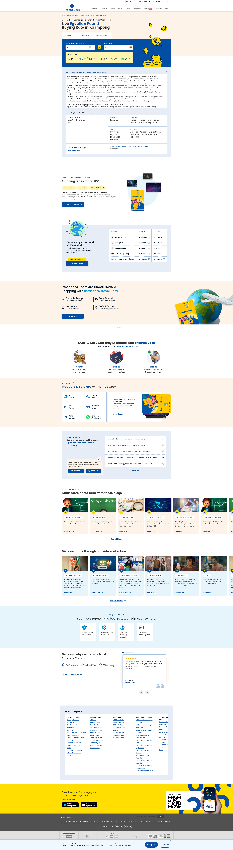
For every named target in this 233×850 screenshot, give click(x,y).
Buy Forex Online (73, 725)
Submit (160, 816)
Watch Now (68, 593)
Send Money (72, 417)
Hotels (120, 9)
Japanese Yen (95, 733)
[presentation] (141, 692)
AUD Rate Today (119, 727)
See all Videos (116, 600)
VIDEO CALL (77, 471)
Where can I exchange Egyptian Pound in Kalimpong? (127, 445)
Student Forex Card (74, 743)
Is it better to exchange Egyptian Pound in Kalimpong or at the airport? (133, 457)
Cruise (128, 9)
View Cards (118, 414)
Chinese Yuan (94, 748)
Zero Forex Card (73, 735)
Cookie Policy (94, 845)
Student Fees (94, 396)
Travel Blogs (144, 821)
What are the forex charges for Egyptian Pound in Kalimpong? (130, 451)
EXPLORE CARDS (73, 204)
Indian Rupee (108, 43)
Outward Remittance (74, 750)
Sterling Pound (95, 722)
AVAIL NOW (73, 316)
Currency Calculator (125, 346)
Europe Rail (137, 9)
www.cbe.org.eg (74, 150)
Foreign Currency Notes (75, 738)
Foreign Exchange (125, 821)
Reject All (165, 844)
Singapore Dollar (96, 730)
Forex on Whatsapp (96, 417)
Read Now (67, 531)
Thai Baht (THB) (95, 743)
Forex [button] (104, 9)
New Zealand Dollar (97, 740)
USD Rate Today (118, 720)
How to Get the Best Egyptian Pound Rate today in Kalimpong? (130, 464)
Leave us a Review (70, 674)
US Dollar (93, 720)
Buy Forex (71, 396)
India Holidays (106, 821)
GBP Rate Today (119, 722)
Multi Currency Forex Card (76, 733)
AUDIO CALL (95, 471)
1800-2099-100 (66, 817)
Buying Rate (69, 35)
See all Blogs (116, 539)
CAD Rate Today (119, 725)
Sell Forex (71, 407)
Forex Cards (71, 727)
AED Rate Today (118, 738)
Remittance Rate (101, 35)
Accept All (151, 844)
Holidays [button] (94, 9)
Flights (113, 9)
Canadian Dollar (95, 725)
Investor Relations (163, 821)
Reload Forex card (73, 740)
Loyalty (148, 9)
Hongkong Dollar (96, 738)
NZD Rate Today (118, 735)
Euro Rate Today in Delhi (144, 771)
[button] (117, 327)
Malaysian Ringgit (96, 745)
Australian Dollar (96, 727)
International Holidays (87, 821)
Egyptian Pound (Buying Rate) (75, 43)
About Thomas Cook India (68, 821)
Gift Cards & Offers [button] (162, 9)
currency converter (120, 86)
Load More (135, 471)
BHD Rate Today (119, 733)
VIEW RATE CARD (77, 263)
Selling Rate (85, 35)
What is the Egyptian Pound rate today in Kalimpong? (127, 439)
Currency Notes (95, 407)
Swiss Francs (94, 735)
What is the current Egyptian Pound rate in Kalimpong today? (86, 72)
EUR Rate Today (118, 730)
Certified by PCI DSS (69, 833)
